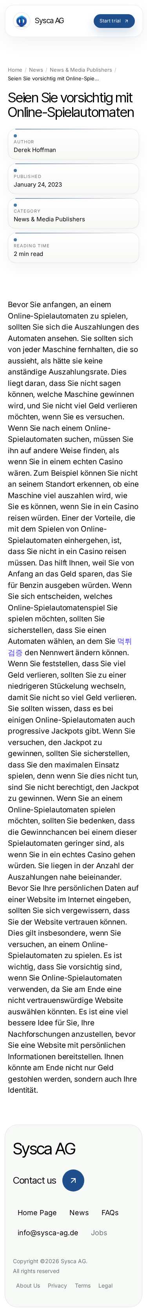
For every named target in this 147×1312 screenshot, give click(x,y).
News (36, 70)
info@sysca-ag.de (48, 1233)
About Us (28, 1285)
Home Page (37, 1212)
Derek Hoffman (35, 150)
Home (15, 70)
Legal (105, 1285)
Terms (83, 1285)
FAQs (110, 1212)
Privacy (57, 1285)
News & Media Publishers (81, 70)
